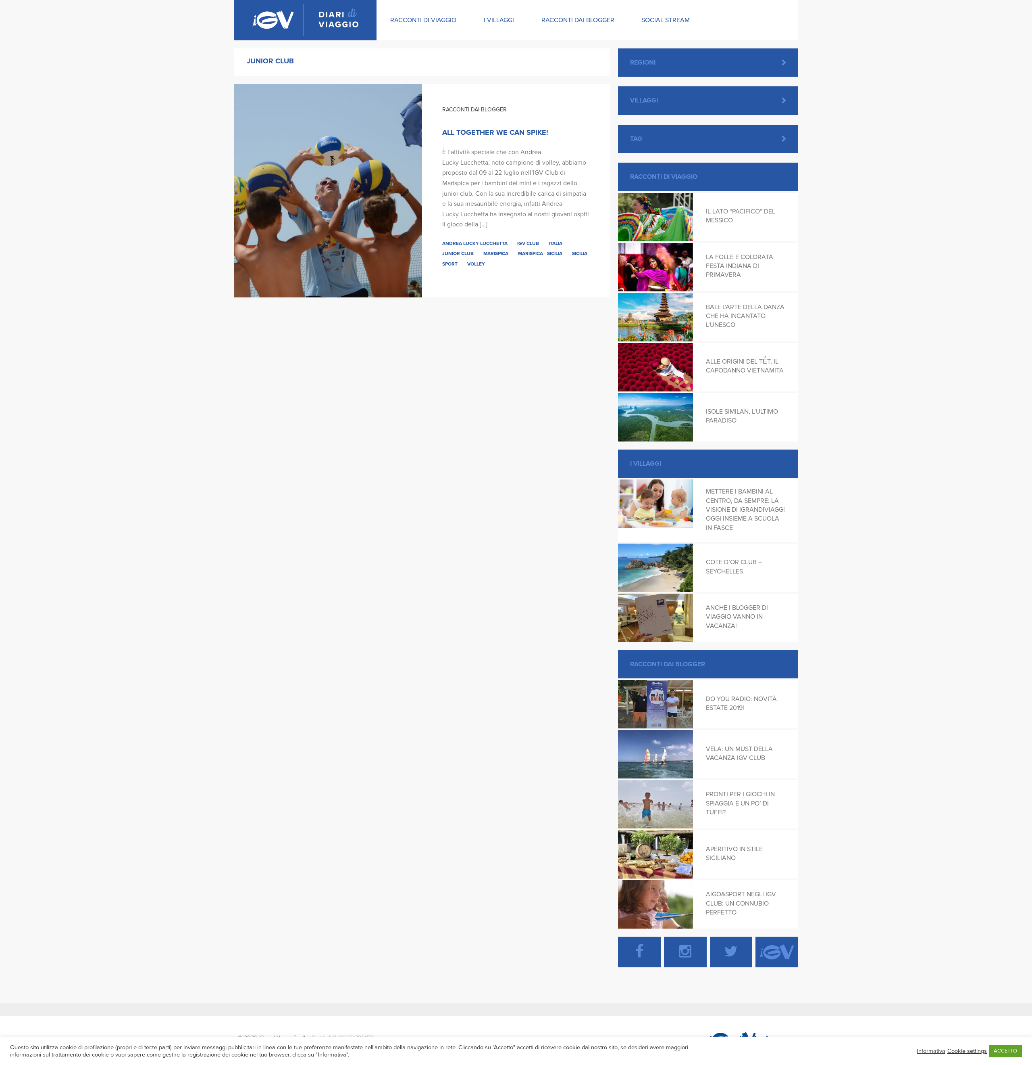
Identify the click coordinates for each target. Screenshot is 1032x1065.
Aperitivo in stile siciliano (734, 853)
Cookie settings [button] (967, 1051)
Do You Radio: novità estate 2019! (741, 703)
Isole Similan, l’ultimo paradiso (742, 416)
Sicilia (579, 253)
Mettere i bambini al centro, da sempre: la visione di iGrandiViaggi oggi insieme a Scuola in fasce (745, 510)
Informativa (931, 1051)
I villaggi (499, 20)
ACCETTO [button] (1005, 1051)
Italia (555, 243)
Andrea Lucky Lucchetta (475, 243)
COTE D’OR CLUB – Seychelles (734, 566)
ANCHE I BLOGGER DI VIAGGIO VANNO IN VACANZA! (737, 617)
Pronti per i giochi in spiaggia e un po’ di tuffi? (740, 803)
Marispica (495, 253)
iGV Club (528, 243)
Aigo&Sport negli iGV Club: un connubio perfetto (741, 903)
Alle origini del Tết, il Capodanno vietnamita (745, 366)
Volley (476, 264)
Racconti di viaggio (423, 20)
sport (450, 264)
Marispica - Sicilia (540, 253)
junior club (458, 253)
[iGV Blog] (305, 20)
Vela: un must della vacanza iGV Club (739, 753)
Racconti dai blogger (577, 20)
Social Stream (665, 20)
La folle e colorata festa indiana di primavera (739, 266)
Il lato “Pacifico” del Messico (740, 215)
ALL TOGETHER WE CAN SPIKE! (495, 132)
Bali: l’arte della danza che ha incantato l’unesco (745, 316)
